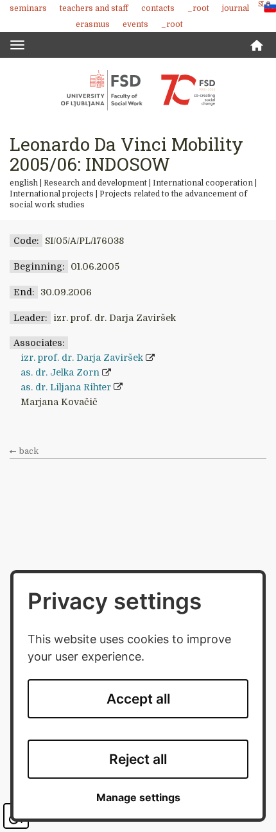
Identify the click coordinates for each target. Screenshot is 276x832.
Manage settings (138, 798)
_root (198, 8)
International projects (52, 193)
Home (256, 45)
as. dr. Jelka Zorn (60, 372)
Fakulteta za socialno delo (138, 90)
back (29, 451)
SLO (264, 4)
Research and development (95, 182)
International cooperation (203, 182)
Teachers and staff (94, 8)
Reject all (138, 759)
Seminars (28, 8)
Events (135, 24)
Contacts (158, 8)
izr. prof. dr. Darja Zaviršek (82, 357)
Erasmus (93, 24)
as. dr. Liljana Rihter (66, 387)
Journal (235, 8)
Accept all (138, 699)
